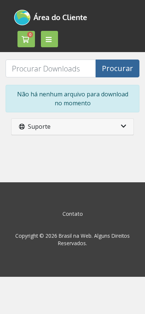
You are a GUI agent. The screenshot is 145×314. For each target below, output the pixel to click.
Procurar (117, 68)
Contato (72, 213)
